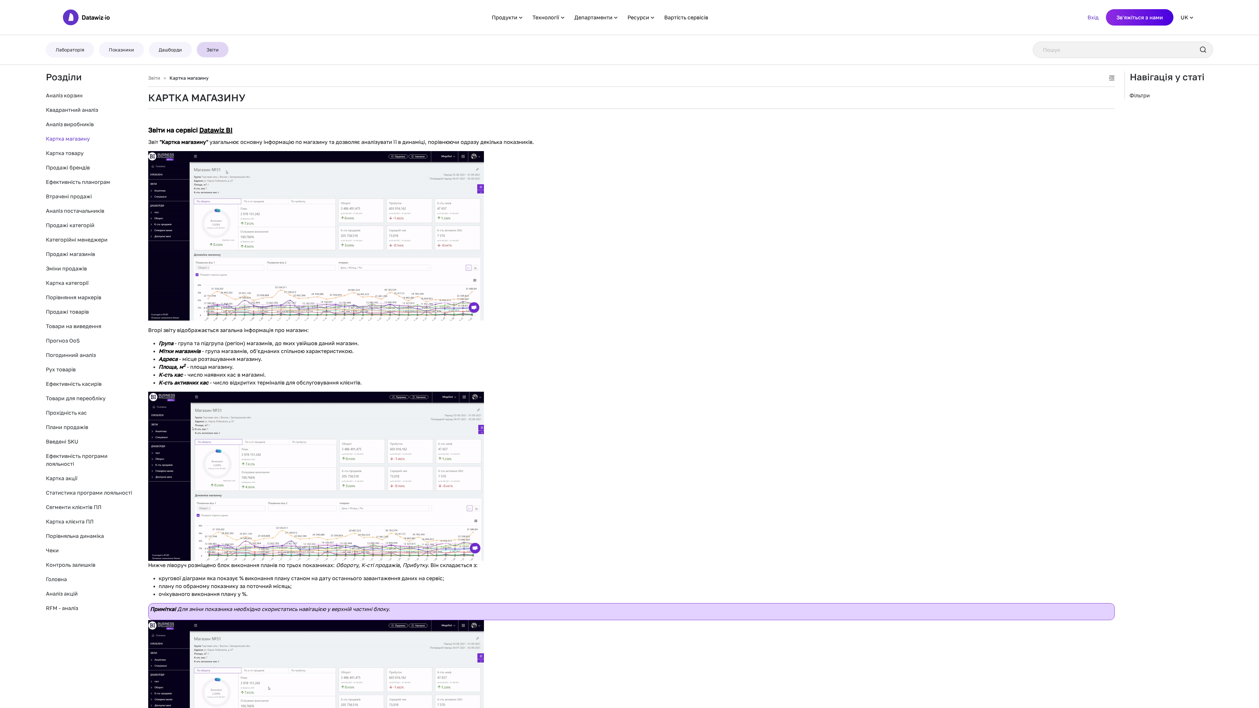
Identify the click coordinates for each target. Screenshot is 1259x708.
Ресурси (638, 17)
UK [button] (1184, 17)
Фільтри (1139, 95)
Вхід (1093, 17)
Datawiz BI (215, 130)
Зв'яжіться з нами (1139, 17)
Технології (545, 17)
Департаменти (593, 17)
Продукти (504, 17)
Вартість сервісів (686, 17)
